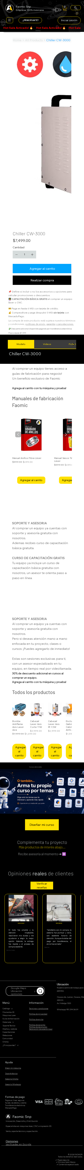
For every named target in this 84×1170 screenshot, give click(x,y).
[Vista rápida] (31, 434)
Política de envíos (36, 1019)
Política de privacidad (38, 1014)
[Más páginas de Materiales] (13, 1022)
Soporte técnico (11, 1073)
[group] (42, 450)
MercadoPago (11, 1108)
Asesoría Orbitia (11, 1079)
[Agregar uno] (32, 254)
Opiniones (12, 1141)
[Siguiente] (66, 434)
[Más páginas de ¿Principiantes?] (18, 1045)
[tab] (21, 344)
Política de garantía (37, 1025)
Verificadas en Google (18, 1144)
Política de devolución (38, 1027)
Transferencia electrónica (15, 1105)
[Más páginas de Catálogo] (12, 1009)
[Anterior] (18, 434)
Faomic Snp (22, 1116)
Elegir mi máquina (13, 1068)
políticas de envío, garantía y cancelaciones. (49, 324)
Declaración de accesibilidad (40, 1029)
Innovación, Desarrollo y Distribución (22, 1121)
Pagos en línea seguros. (15, 1100)
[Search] (76, 7)
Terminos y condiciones (38, 1008)
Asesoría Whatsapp (13, 1084)
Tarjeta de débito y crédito (15, 1103)
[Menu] (10, 20)
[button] (65, 8)
